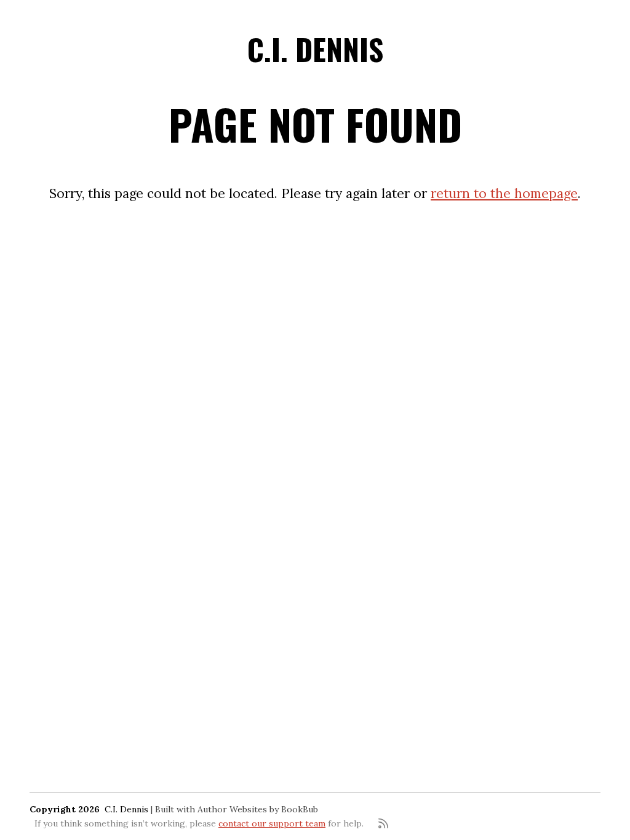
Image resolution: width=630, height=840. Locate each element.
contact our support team (271, 823)
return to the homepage (504, 193)
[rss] (383, 823)
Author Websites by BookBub (257, 809)
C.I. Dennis (315, 49)
